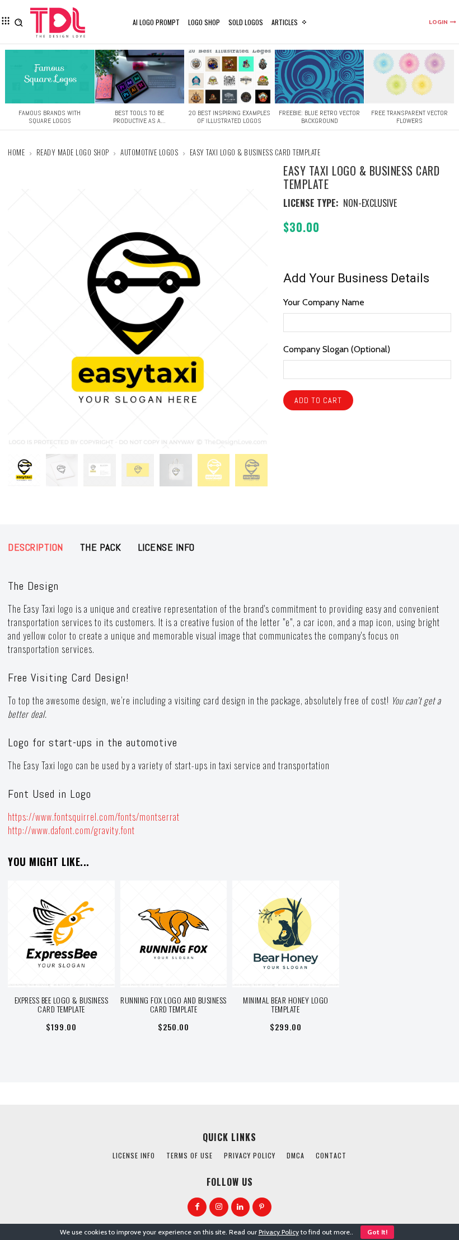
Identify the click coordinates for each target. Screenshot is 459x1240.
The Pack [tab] (100, 547)
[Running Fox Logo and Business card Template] (173, 934)
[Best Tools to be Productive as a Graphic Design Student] (140, 76)
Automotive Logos (149, 152)
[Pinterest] (261, 1207)
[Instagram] (218, 1207)
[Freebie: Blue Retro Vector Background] (319, 76)
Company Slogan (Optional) (336, 349)
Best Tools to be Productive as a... (139, 116)
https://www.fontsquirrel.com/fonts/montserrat (94, 816)
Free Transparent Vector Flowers (409, 116)
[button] (19, 22)
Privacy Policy (279, 1232)
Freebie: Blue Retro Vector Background (319, 116)
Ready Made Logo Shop (72, 152)
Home (16, 152)
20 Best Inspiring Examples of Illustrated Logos (229, 116)
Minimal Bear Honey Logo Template (286, 1004)
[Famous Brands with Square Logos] (50, 76)
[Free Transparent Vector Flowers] (409, 76)
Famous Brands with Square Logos (49, 116)
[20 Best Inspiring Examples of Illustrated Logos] (229, 76)
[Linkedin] (240, 1207)
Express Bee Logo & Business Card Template (62, 1004)
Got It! (377, 1232)
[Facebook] (197, 1207)
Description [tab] (35, 547)
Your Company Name (323, 302)
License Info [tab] (166, 547)
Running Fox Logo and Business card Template (173, 1004)
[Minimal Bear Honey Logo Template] (285, 934)
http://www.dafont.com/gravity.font (71, 830)
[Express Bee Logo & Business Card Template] (61, 934)
